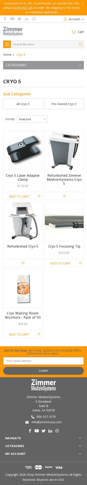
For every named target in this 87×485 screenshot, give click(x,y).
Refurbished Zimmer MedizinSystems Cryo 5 (64, 179)
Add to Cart (19, 196)
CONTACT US (23, 8)
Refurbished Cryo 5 (23, 246)
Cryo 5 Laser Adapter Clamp (23, 177)
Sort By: (10, 119)
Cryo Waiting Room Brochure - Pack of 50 (23, 315)
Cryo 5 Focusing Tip (64, 246)
